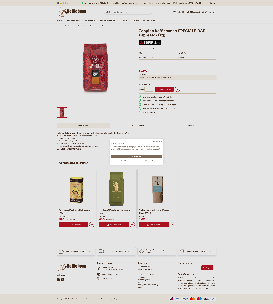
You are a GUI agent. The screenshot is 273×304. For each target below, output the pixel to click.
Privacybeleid (157, 142)
